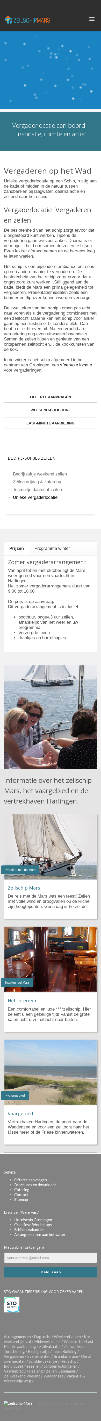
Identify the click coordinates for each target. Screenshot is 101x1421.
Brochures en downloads (35, 1184)
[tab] (16, 548)
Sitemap (21, 1199)
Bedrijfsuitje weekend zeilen (40, 474)
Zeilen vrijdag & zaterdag (37, 481)
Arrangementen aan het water (40, 1234)
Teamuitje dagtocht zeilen (37, 489)
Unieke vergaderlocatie (35, 497)
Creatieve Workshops (33, 1224)
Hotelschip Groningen (33, 1219)
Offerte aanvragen (30, 1179)
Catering (22, 1189)
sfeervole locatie (76, 365)
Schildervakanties (29, 1229)
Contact (21, 1194)
